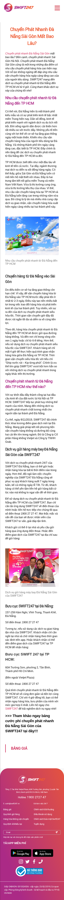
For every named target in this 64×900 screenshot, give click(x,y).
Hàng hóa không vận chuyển (16, 819)
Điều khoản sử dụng (43, 814)
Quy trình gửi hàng (11, 814)
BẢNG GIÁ (19, 748)
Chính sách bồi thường (44, 809)
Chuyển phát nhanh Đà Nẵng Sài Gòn (27, 53)
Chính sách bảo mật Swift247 (47, 819)
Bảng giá (7, 809)
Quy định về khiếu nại (12, 824)
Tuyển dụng (39, 824)
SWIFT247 (11, 708)
